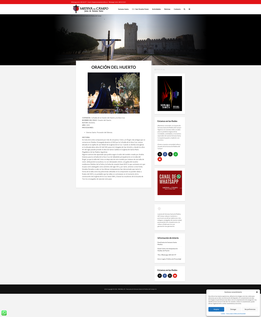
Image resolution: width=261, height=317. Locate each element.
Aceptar (216, 309)
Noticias (167, 9)
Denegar (233, 309)
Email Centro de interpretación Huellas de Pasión (168, 250)
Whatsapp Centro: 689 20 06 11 (117, 2)
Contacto (177, 9)
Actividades (156, 9)
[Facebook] (165, 154)
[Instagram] (160, 154)
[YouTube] (160, 159)
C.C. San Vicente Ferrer (140, 9)
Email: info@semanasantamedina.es (98, 2)
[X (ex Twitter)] (170, 154)
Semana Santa (123, 9)
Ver (156, 289)
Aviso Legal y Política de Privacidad (236, 313)
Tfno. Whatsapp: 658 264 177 (167, 255)
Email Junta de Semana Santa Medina (167, 243)
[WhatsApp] (175, 154)
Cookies (223, 313)
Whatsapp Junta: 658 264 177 (79, 2)
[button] (257, 292)
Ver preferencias (250, 309)
